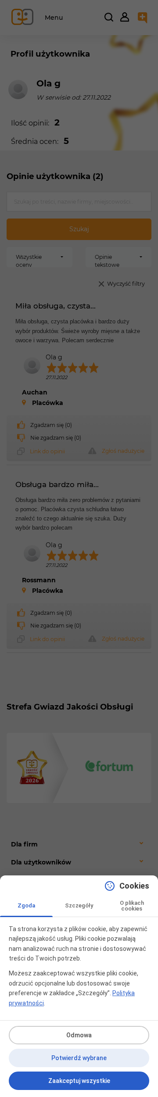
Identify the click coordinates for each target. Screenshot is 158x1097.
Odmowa (79, 1035)
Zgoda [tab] (26, 905)
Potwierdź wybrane (79, 1057)
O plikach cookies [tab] (132, 906)
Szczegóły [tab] (79, 905)
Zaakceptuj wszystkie (79, 1080)
